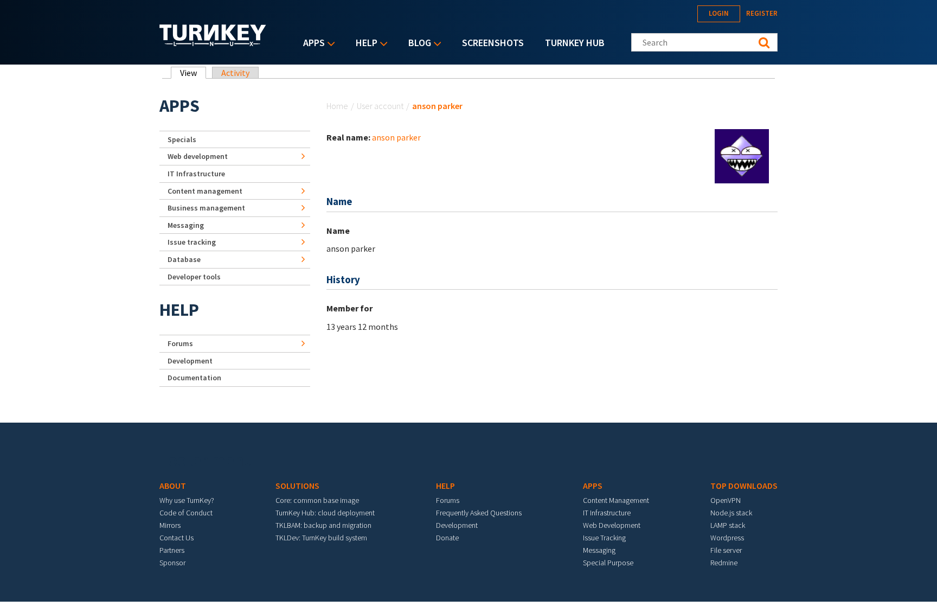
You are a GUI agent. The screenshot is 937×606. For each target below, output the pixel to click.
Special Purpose (608, 562)
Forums (180, 343)
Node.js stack (731, 513)
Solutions (297, 485)
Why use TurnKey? (186, 500)
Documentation (194, 377)
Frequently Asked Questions (479, 513)
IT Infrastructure (196, 173)
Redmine (723, 562)
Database (184, 259)
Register (762, 13)
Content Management (616, 500)
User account (380, 105)
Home (337, 105)
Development (190, 361)
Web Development (611, 525)
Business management (206, 208)
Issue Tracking (604, 538)
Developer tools (194, 277)
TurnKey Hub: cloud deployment (325, 513)
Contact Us (176, 538)
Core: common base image (317, 500)
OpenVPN (725, 500)
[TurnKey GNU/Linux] (212, 42)
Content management (205, 191)
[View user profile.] (742, 155)
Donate (447, 538)
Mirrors (170, 525)
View (193, 72)
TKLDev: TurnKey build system (321, 538)
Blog (417, 43)
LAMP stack (727, 525)
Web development (198, 156)
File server (726, 550)
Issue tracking (192, 242)
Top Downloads (744, 485)
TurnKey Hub (575, 42)
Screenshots (493, 42)
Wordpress (727, 538)
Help (363, 43)
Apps (311, 43)
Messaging (186, 225)
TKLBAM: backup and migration (323, 525)
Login (719, 13)
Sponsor (172, 562)
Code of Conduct (186, 513)
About (172, 485)
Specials (182, 139)
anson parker (396, 137)
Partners (171, 550)
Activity (235, 72)
